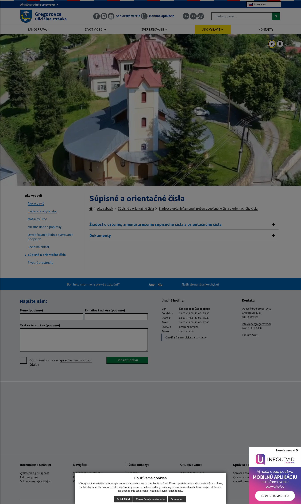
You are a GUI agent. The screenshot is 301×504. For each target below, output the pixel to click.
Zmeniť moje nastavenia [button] (150, 499)
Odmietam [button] (177, 499)
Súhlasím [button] (123, 499)
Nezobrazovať (286, 450)
